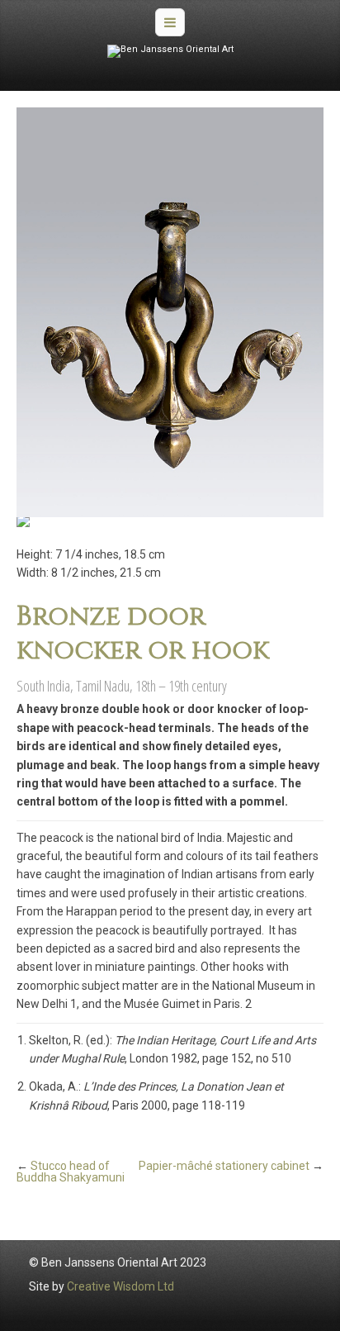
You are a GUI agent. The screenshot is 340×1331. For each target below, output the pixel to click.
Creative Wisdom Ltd (120, 1286)
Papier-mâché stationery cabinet (224, 1165)
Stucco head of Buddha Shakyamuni (71, 1171)
